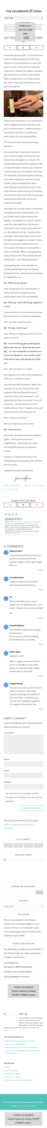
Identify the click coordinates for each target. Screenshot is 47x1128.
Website (7, 782)
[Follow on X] (38, 845)
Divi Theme (26, 971)
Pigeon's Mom (15, 551)
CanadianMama (16, 625)
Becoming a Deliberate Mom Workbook (20, 1041)
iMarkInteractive (24, 966)
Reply (40, 569)
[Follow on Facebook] (8, 845)
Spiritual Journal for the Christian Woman (21, 1047)
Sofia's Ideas (15, 652)
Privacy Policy (39, 1102)
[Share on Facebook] (10, 47)
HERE (22, 935)
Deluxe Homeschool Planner (16, 1044)
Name (6, 759)
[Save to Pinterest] (37, 47)
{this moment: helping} (33, 485)
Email (6, 770)
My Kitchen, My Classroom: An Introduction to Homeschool (23, 523)
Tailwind (13, 976)
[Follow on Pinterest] (28, 845)
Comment (9, 732)
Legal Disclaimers (12, 1070)
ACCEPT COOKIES (26, 37)
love (23, 42)
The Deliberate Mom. (31, 524)
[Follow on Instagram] (18, 845)
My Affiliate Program (13, 1074)
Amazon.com (18, 927)
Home (7, 1067)
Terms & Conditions (15, 1102)
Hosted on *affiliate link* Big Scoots (19, 1080)
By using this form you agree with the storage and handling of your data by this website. (24, 797)
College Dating (16, 683)
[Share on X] (23, 47)
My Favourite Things (13, 1077)
